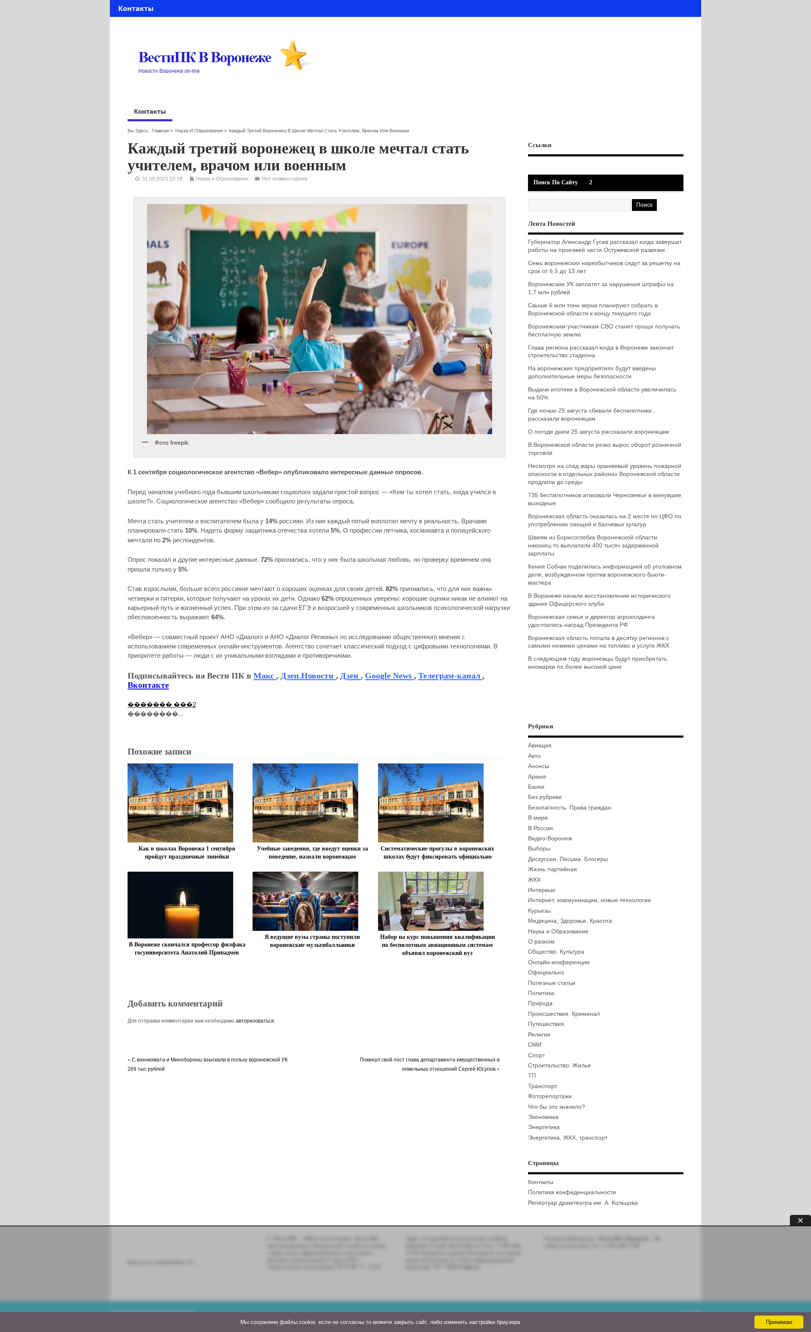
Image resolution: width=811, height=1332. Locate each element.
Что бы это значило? (556, 1107)
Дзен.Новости (308, 675)
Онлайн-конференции (559, 962)
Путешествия (546, 1024)
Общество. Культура (556, 952)
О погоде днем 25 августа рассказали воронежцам (598, 432)
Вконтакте (148, 684)
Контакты (136, 8)
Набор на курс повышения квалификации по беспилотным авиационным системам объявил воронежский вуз (437, 945)
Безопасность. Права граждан (569, 807)
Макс (264, 675)
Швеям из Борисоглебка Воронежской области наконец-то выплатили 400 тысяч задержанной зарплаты (593, 545)
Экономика (543, 1117)
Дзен (350, 675)
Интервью (541, 890)
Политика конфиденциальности (572, 1192)
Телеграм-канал (450, 675)
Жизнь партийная (552, 869)
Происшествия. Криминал (564, 1014)
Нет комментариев (284, 179)
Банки (536, 787)
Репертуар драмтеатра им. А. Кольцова (583, 1203)
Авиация (540, 745)
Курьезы (539, 911)
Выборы (539, 848)
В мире (538, 818)
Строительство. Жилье (559, 1065)
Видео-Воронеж (550, 838)
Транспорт (542, 1086)
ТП (532, 1075)
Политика (541, 993)
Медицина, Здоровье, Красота (570, 921)
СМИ (535, 1045)
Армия (537, 777)
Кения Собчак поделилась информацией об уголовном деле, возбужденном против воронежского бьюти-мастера (605, 574)
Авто (534, 756)
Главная (160, 130)
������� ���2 (162, 704)
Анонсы (538, 766)
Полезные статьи (551, 983)
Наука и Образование (199, 130)
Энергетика (544, 1127)
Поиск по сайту (555, 182)
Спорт (536, 1055)
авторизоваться (255, 1021)
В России (540, 828)
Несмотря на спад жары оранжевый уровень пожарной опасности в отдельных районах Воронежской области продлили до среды (604, 474)
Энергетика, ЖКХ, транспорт (567, 1138)
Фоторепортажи (550, 1096)
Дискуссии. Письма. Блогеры (568, 859)
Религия (539, 1034)
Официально (546, 972)
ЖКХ (534, 880)
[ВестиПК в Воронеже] (228, 90)
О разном (541, 941)
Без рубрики (545, 797)
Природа (540, 1003)
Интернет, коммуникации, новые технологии (589, 900)
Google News (389, 675)
